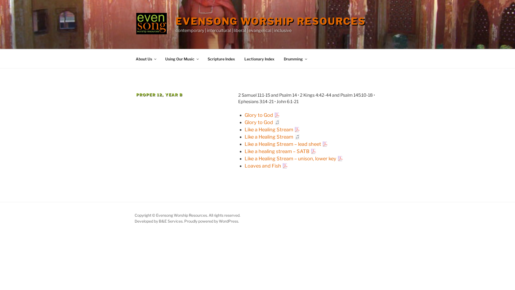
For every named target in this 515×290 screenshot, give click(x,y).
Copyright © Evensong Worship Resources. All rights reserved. (187, 215)
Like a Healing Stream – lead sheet (283, 144)
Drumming (293, 59)
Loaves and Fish (263, 166)
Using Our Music (179, 59)
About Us (144, 59)
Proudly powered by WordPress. (211, 221)
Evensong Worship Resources (270, 21)
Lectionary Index (259, 59)
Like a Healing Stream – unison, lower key (290, 158)
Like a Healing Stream (269, 129)
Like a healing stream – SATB (277, 151)
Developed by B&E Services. (159, 221)
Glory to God (259, 115)
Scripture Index (221, 59)
